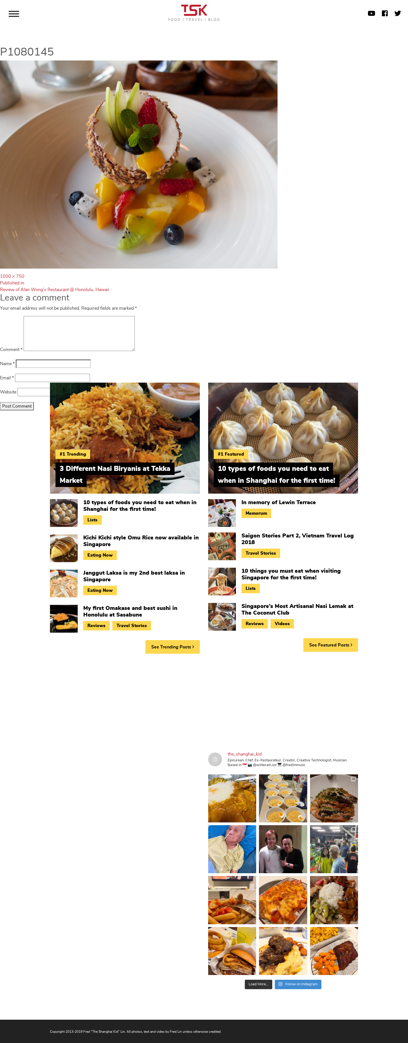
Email (7, 378)
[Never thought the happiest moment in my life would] (232, 849)
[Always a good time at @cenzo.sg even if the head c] (334, 798)
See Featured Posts (330, 645)
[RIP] (283, 849)
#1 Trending (73, 454)
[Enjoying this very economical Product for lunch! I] (334, 900)
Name (7, 364)
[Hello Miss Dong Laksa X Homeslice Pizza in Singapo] (283, 798)
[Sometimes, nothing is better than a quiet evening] (232, 900)
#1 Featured (231, 454)
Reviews (96, 625)
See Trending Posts (171, 647)
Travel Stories (132, 625)
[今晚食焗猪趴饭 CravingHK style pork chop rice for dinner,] (283, 900)
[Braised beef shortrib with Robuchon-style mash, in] (283, 951)
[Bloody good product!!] (232, 951)
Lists (92, 520)
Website (8, 392)
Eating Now (100, 555)
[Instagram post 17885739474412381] (334, 849)
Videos (282, 624)
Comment (11, 349)
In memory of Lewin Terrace (278, 502)
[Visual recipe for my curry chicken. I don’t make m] (232, 798)
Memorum (256, 513)
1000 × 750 (12, 276)
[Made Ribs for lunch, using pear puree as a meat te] (334, 951)
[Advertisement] (204, 701)
